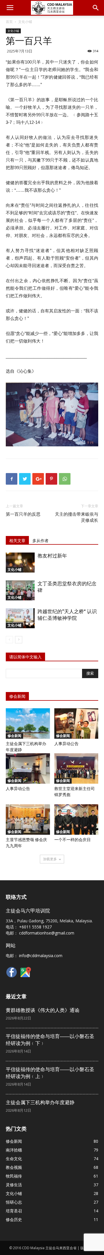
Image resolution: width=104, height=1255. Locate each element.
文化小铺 (25, 21)
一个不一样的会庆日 (72, 839)
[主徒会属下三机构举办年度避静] (28, 723)
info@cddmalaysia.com (40, 955)
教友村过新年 (52, 556)
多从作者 (40, 540)
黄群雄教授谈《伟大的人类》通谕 (42, 1010)
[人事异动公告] (76, 723)
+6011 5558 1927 (35, 927)
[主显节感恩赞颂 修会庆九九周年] (28, 819)
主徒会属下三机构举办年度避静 (40, 1102)
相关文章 (17, 540)
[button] (96, 8)
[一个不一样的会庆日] (76, 819)
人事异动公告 (66, 743)
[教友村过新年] (20, 563)
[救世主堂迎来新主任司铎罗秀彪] (76, 768)
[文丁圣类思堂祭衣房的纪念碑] (20, 590)
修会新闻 (14, 735)
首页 (9, 21)
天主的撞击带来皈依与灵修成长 (76, 517)
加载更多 (50, 858)
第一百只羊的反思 (23, 514)
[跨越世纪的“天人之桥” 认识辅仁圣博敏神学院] (20, 618)
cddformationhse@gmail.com (46, 933)
